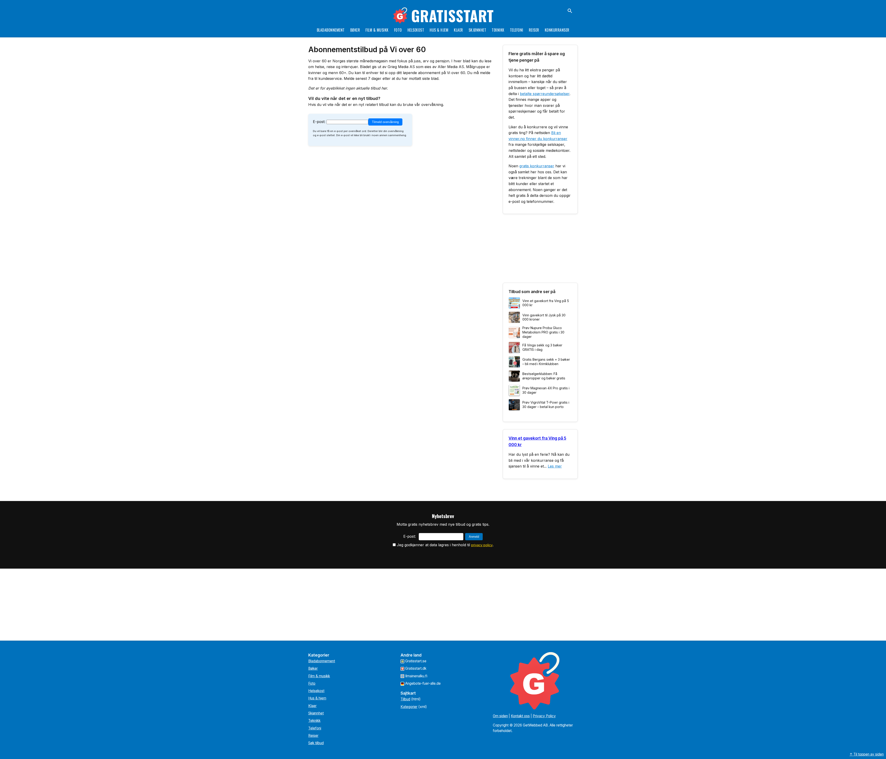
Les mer (555, 466)
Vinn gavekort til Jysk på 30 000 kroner (544, 317)
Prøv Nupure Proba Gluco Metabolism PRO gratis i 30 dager (543, 332)
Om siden (500, 716)
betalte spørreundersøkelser (544, 93)
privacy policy (482, 545)
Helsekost (415, 30)
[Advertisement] (540, 250)
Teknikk (498, 30)
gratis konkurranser (536, 166)
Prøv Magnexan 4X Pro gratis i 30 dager (545, 390)
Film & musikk (377, 30)
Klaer (458, 30)
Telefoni (516, 30)
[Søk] (570, 11)
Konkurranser (557, 30)
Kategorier (409, 707)
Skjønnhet (477, 30)
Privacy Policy (544, 716)
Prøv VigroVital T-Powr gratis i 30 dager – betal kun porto (545, 404)
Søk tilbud (316, 743)
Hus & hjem (439, 30)
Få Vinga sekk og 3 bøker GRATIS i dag (542, 347)
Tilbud (405, 699)
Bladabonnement (331, 30)
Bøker (355, 30)
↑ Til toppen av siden (867, 754)
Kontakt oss (520, 716)
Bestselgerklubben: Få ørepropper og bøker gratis (543, 376)
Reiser (534, 30)
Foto (398, 30)
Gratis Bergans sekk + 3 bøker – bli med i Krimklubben (546, 361)
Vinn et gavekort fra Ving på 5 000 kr (545, 303)
